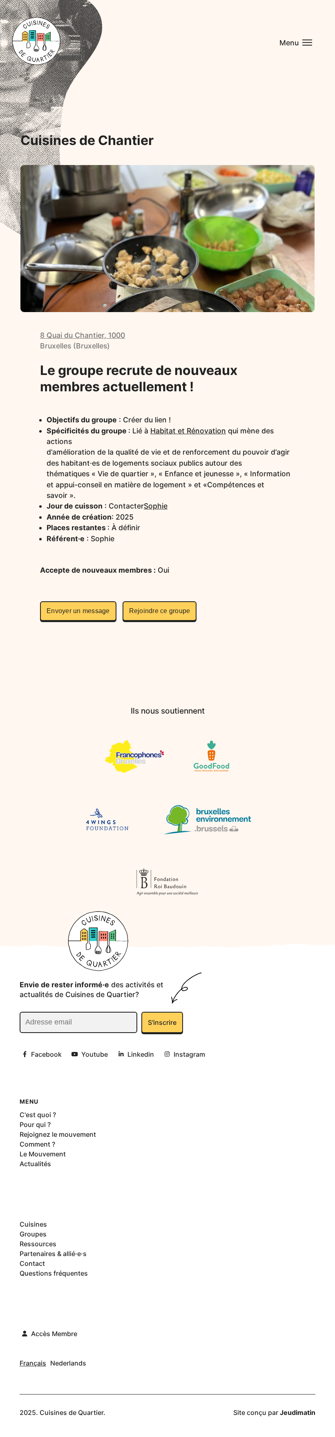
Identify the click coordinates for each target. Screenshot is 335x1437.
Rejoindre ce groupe (159, 610)
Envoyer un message (78, 610)
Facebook (46, 1054)
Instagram (189, 1054)
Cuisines (33, 1224)
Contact (32, 1263)
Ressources (38, 1244)
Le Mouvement (43, 1154)
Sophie (156, 506)
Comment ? (37, 1144)
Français (33, 1363)
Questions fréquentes (54, 1273)
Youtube (94, 1054)
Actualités (35, 1164)
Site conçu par (274, 1412)
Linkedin (140, 1054)
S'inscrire (162, 1022)
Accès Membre (54, 1334)
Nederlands (68, 1363)
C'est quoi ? (38, 1115)
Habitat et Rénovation (188, 430)
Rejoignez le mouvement (58, 1134)
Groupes (33, 1234)
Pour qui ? (35, 1124)
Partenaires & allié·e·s (53, 1254)
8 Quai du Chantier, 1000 (82, 335)
